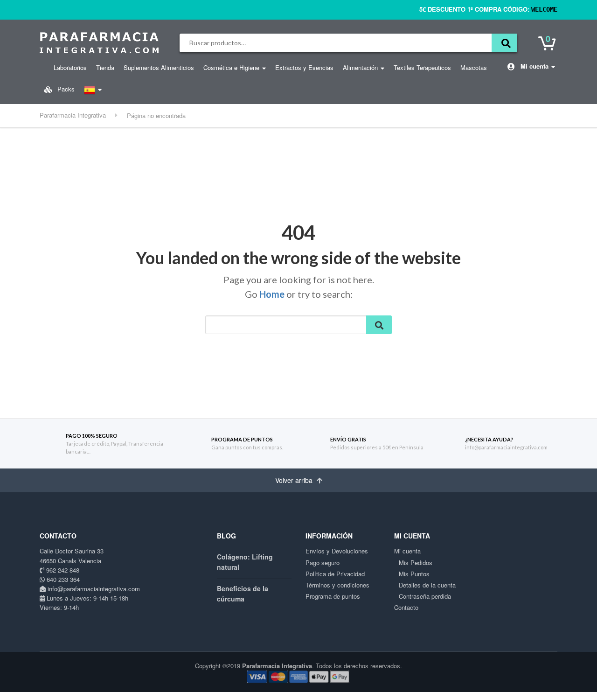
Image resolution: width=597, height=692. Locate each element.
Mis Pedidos (415, 562)
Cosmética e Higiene (231, 67)
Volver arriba (294, 480)
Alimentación (360, 67)
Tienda (105, 67)
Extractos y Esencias (304, 67)
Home (272, 294)
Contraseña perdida (425, 596)
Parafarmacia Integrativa (277, 665)
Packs (65, 88)
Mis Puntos (414, 573)
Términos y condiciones (337, 584)
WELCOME (544, 9)
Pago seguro (322, 562)
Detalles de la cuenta (427, 584)
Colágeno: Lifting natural (245, 562)
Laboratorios (70, 67)
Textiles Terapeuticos (422, 67)
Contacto (406, 607)
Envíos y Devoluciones (336, 550)
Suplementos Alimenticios (159, 67)
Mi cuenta (533, 66)
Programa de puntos (332, 596)
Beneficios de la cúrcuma (242, 593)
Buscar (504, 43)
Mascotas (473, 67)
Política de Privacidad (335, 573)
